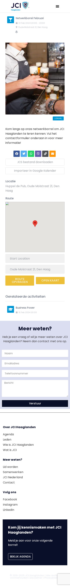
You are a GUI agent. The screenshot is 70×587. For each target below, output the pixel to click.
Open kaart (50, 280)
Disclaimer (36, 577)
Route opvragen (20, 280)
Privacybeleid (52, 577)
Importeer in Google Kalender (35, 171)
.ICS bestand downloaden (35, 162)
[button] (57, 6)
